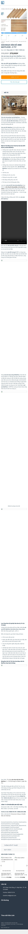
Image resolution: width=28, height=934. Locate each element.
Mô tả (6, 92)
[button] (26, 2)
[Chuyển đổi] (2, 92)
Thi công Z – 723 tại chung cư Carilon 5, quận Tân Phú (14, 781)
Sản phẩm (7, 41)
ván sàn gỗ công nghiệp (11, 187)
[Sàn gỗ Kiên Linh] (8, 2)
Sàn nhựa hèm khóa (14, 41)
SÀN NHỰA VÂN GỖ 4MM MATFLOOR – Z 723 (6, 874)
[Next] (24, 20)
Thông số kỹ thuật (11, 845)
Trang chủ (3, 41)
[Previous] (3, 20)
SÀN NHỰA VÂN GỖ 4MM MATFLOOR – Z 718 (21, 874)
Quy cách (7, 849)
